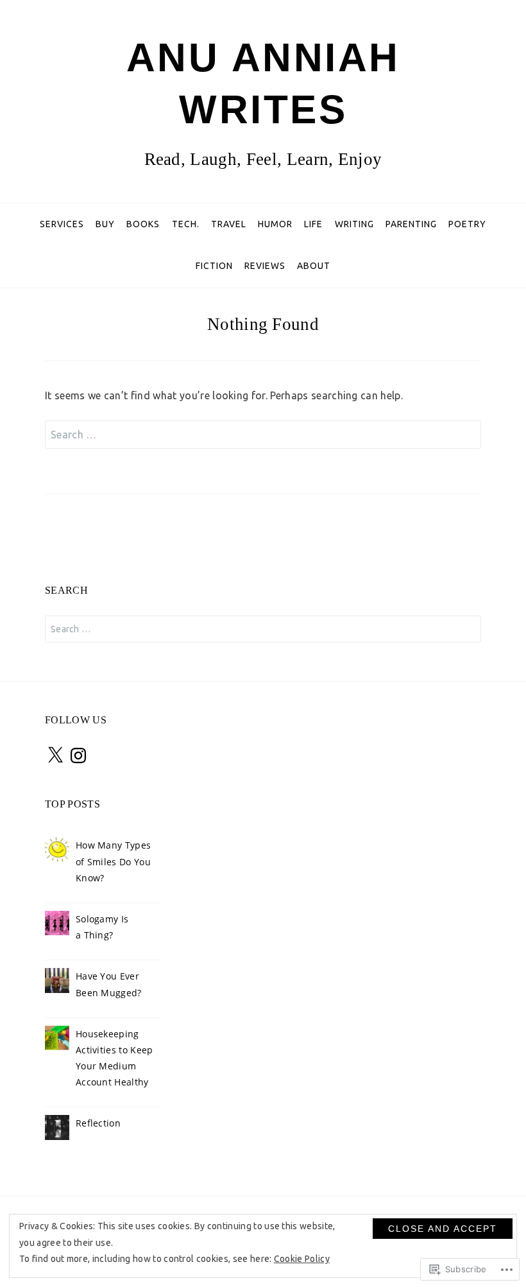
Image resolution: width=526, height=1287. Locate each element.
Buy (105, 224)
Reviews (264, 266)
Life (313, 224)
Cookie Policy (302, 1259)
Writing (354, 224)
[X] (55, 755)
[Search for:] (263, 434)
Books (143, 224)
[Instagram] (78, 755)
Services (62, 224)
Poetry (467, 224)
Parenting (411, 224)
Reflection (98, 1123)
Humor (275, 224)
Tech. (185, 224)
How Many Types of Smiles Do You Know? (113, 861)
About (313, 266)
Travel (228, 224)
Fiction (214, 266)
